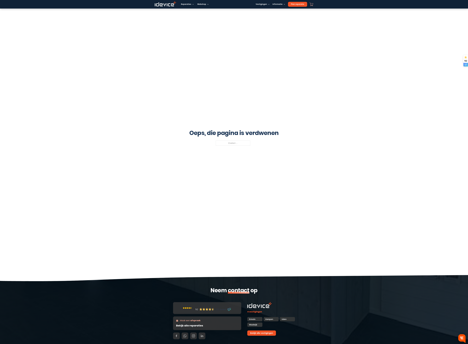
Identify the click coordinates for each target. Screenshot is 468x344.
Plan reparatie (297, 4)
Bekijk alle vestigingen (261, 333)
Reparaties (186, 4)
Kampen (269, 319)
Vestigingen (261, 4)
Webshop (201, 4)
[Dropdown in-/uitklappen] (193, 4)
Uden (284, 319)
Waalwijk (253, 324)
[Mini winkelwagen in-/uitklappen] (311, 4)
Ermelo (252, 319)
